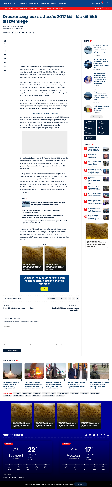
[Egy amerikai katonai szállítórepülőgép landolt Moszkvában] (106, 149)
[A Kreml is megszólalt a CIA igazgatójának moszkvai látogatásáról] (106, 210)
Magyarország (33, 8)
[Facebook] (94, 8)
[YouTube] (98, 8)
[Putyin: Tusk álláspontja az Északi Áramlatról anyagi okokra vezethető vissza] (106, 202)
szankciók (42, 8)
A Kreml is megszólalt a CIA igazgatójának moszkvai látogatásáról (94, 210)
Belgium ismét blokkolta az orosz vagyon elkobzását (101, 108)
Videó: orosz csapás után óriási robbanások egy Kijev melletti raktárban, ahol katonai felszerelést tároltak (34, 385)
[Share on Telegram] (23, 32)
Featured (37, 393)
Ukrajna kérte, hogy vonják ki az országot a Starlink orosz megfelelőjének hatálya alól (101, 63)
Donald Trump (60, 8)
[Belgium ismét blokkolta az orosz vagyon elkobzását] (88, 109)
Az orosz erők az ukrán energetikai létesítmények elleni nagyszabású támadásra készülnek (100, 49)
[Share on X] (16, 32)
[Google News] (100, 8)
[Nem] (110, 484)
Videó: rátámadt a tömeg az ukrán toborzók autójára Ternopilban (94, 188)
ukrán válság (23, 8)
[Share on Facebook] (12, 32)
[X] (96, 8)
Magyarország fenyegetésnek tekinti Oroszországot (94, 156)
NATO (28, 395)
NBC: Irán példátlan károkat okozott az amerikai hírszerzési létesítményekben (93, 218)
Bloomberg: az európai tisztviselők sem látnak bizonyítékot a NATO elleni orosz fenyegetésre (54, 385)
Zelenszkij (7, 395)
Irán (17, 8)
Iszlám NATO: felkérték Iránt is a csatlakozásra (94, 194)
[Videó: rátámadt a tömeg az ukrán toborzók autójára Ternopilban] (106, 188)
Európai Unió (50, 8)
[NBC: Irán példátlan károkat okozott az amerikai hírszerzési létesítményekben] (106, 217)
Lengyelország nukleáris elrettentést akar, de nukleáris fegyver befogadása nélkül (11, 385)
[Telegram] (106, 8)
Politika (5, 380)
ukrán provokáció (48, 395)
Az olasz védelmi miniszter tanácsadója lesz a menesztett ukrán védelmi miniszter (76, 385)
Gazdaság (84, 393)
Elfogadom (80, 484)
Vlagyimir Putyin (9, 8)
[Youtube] (90, 127)
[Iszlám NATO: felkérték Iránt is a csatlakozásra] (106, 195)
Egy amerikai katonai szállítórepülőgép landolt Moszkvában (93, 149)
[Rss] (108, 8)
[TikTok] (102, 8)
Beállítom (44, 289)
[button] (105, 3)
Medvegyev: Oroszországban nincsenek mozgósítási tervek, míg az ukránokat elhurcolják (99, 385)
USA (53, 393)
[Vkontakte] (104, 8)
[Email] (26, 32)
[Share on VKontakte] (19, 32)
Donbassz (36, 395)
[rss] (90, 138)
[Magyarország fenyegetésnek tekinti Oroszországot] (106, 156)
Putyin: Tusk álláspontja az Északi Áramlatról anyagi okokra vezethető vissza (95, 203)
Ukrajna (27, 380)
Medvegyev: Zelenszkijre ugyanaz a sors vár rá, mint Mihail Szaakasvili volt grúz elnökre (94, 180)
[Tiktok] (103, 127)
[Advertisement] (44, 51)
